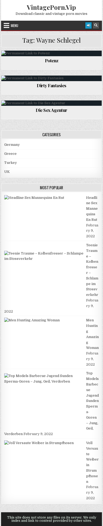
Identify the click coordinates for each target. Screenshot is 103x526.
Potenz (51, 60)
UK (7, 172)
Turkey (10, 163)
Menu (14, 25)
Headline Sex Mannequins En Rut (92, 209)
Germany (12, 145)
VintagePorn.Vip (51, 7)
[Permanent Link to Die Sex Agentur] (51, 103)
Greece (10, 154)
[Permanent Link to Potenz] (51, 53)
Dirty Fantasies (51, 85)
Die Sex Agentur (51, 110)
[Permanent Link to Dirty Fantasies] (51, 78)
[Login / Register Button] (88, 25)
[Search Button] (96, 25)
